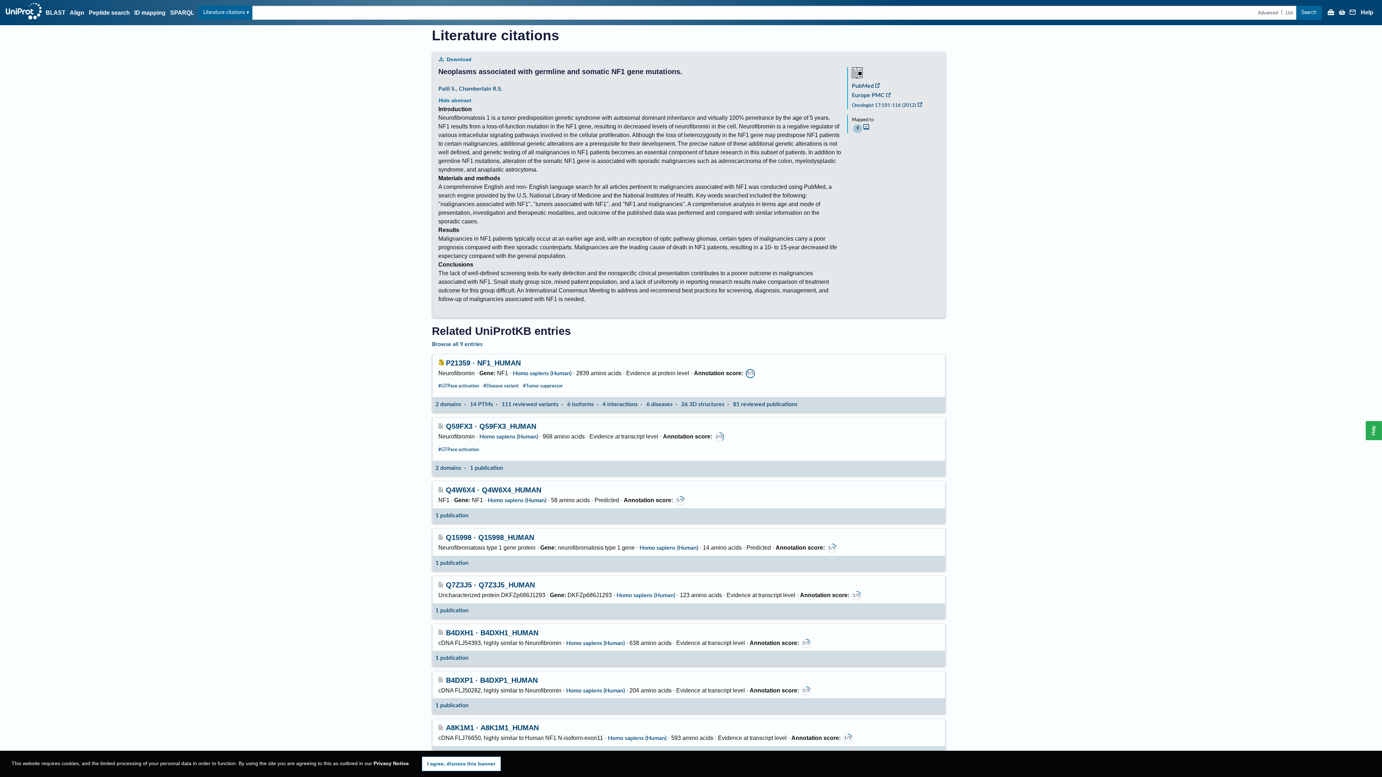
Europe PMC (868, 95)
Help (1367, 12)
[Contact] (1353, 13)
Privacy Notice (391, 763)
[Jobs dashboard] (1331, 13)
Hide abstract (455, 100)
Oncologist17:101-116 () (884, 105)
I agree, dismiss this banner (461, 764)
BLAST (56, 13)
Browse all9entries (457, 344)
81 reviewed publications (765, 404)
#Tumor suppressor (543, 386)
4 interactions (620, 404)
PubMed (863, 86)
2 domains (448, 404)
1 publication (486, 468)
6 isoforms (580, 404)
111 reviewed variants (530, 404)
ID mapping (150, 13)
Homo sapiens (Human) (542, 373)
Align (77, 13)
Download (459, 59)
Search (1308, 12)
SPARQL (182, 13)
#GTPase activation (458, 386)
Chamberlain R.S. (480, 89)
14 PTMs (481, 404)
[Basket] (1342, 13)
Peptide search (109, 13)
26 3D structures (702, 404)
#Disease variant (501, 386)
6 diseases (659, 404)
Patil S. (447, 89)
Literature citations (224, 12)
